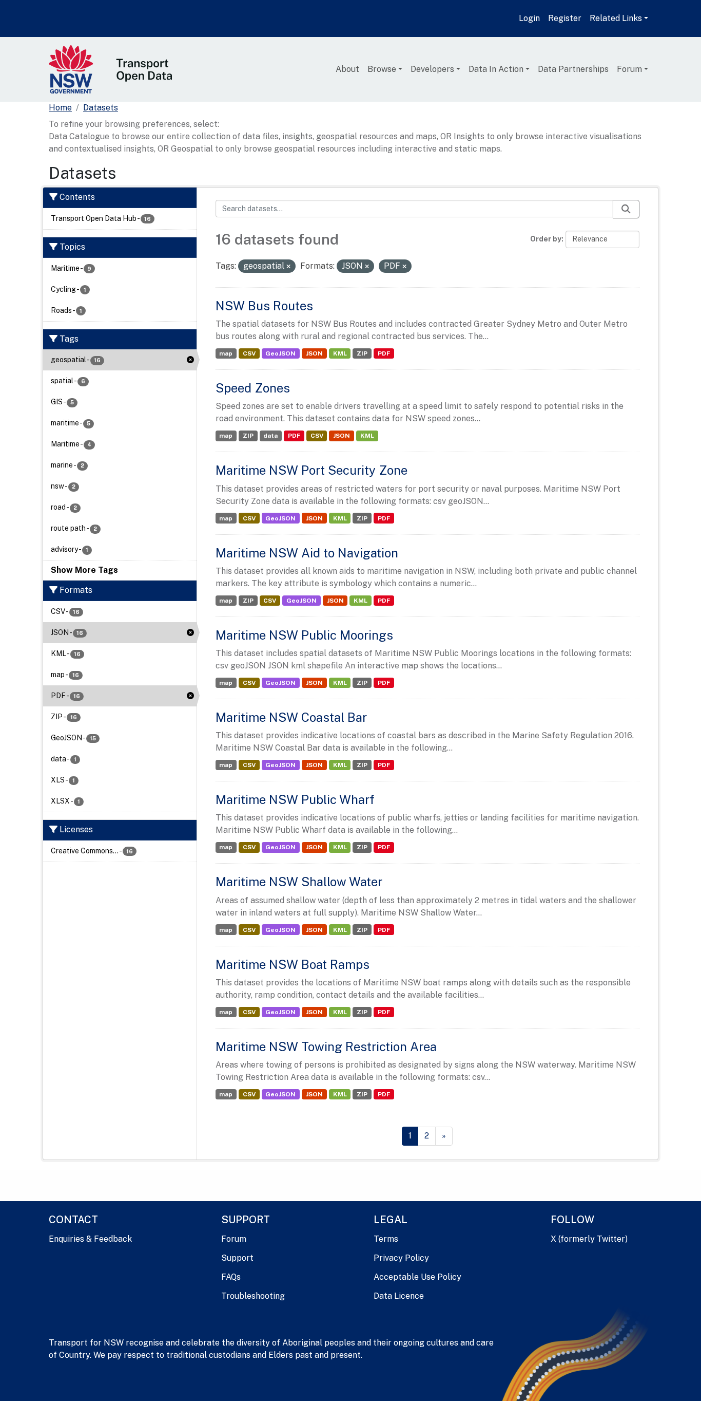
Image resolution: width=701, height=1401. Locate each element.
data (270, 435)
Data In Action (496, 69)
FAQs (231, 1277)
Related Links (616, 18)
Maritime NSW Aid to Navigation (307, 553)
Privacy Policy (401, 1258)
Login (529, 18)
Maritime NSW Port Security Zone (311, 470)
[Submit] (626, 209)
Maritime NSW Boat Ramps (292, 964)
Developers (432, 69)
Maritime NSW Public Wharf (295, 799)
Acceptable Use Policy (417, 1277)
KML (340, 353)
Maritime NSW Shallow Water (299, 881)
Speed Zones (253, 388)
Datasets (100, 108)
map (225, 353)
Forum (629, 69)
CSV (249, 353)
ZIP (362, 353)
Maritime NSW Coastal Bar (291, 717)
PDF (384, 353)
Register (564, 18)
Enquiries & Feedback (90, 1239)
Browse (381, 69)
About (347, 69)
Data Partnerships (573, 69)
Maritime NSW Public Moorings (304, 635)
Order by (545, 239)
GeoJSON (280, 353)
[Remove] (288, 267)
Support (237, 1258)
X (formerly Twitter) (589, 1239)
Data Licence (399, 1296)
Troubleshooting (253, 1296)
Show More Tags (84, 570)
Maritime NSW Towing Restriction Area (326, 1046)
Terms (386, 1239)
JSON (314, 353)
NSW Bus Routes (264, 305)
